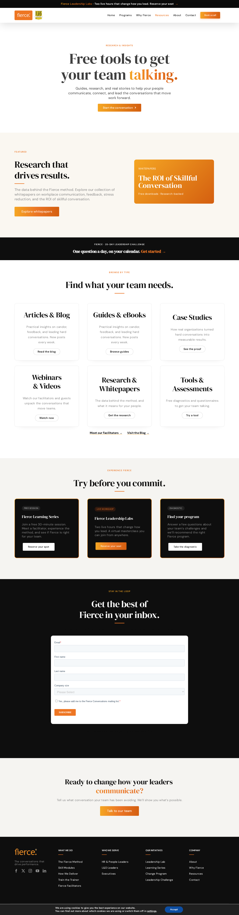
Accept (174, 909)
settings (151, 911)
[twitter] (23, 871)
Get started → (153, 251)
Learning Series (156, 868)
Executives (109, 873)
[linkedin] (44, 871)
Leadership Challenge (159, 880)
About (193, 862)
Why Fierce (196, 868)
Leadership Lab (155, 862)
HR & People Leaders (115, 862)
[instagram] (30, 871)
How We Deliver (68, 873)
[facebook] (16, 871)
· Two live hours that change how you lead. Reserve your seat (119, 4)
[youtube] (37, 871)
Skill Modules (66, 868)
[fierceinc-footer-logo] (26, 849)
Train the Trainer (68, 880)
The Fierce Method (70, 862)
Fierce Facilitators (69, 886)
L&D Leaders (110, 868)
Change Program (156, 873)
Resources (196, 873)
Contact (194, 880)
